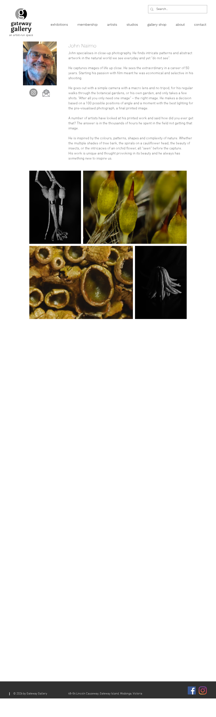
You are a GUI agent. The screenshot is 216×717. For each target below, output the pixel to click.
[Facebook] (192, 690)
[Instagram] (33, 92)
